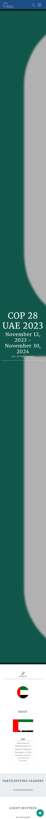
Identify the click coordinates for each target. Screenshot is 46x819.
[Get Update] (40, 813)
